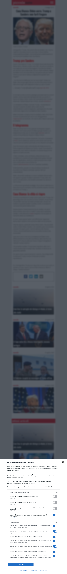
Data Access (33, 570)
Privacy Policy (43, 570)
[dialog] (33, 516)
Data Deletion (23, 570)
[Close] (63, 462)
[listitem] (33, 493)
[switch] (55, 496)
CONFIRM (21, 564)
